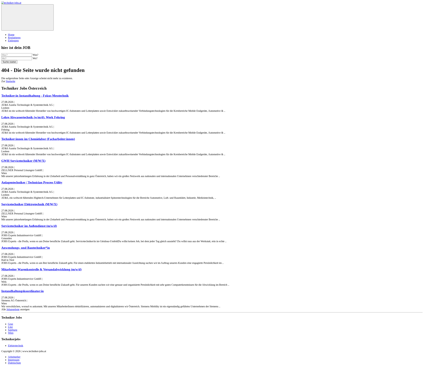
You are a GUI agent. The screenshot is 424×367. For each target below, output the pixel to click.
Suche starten (9, 62)
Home (11, 34)
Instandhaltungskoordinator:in (22, 291)
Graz (10, 324)
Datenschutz (14, 362)
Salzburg (12, 329)
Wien (10, 332)
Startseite (10, 81)
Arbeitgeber (14, 356)
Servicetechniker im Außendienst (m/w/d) (29, 226)
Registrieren (14, 37)
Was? (35, 54)
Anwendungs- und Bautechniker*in (25, 247)
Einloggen (13, 40)
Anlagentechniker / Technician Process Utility (31, 182)
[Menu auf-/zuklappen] (27, 17)
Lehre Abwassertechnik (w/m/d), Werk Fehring (33, 117)
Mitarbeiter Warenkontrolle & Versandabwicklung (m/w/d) (41, 269)
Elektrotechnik (15, 345)
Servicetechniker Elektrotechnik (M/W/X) (29, 204)
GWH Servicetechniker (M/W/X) (23, 161)
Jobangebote (13, 309)
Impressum (13, 359)
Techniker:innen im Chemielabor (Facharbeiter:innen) (38, 139)
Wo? (35, 58)
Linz (10, 327)
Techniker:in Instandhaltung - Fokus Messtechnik (35, 95)
